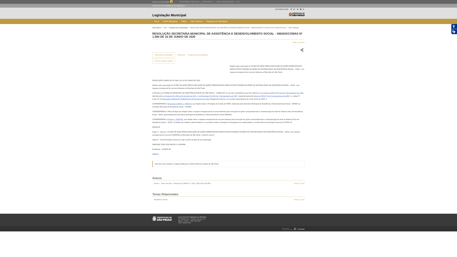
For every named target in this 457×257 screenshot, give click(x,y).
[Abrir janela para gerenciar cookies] (303, 9)
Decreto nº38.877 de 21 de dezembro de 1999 (271, 96)
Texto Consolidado (163, 61)
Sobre (183, 21)
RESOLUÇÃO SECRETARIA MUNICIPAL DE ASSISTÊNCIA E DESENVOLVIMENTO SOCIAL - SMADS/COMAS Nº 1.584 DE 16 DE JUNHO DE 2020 (238, 28)
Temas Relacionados (198, 55)
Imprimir (301, 42)
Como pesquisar (170, 21)
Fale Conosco (196, 21)
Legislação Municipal (169, 15)
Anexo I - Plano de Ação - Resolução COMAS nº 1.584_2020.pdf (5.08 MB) (182, 183)
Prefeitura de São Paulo (297, 15)
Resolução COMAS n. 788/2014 (180, 104)
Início (156, 21)
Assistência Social (160, 199)
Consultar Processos (225, 2)
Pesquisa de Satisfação (216, 21)
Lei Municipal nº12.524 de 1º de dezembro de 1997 (218, 96)
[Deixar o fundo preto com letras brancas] (300, 9)
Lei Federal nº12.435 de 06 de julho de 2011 (179, 96)
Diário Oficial (207, 2)
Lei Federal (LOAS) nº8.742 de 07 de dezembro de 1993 (282, 93)
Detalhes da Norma (164, 55)
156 (238, 2)
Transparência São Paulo (189, 2)
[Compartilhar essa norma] (302, 51)
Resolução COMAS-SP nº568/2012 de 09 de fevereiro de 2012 (186, 99)
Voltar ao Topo (299, 183)
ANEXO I (155, 154)
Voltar (295, 42)
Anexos (181, 55)
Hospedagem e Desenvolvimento (293, 228)
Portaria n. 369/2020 (175, 119)
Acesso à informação (160, 2)
